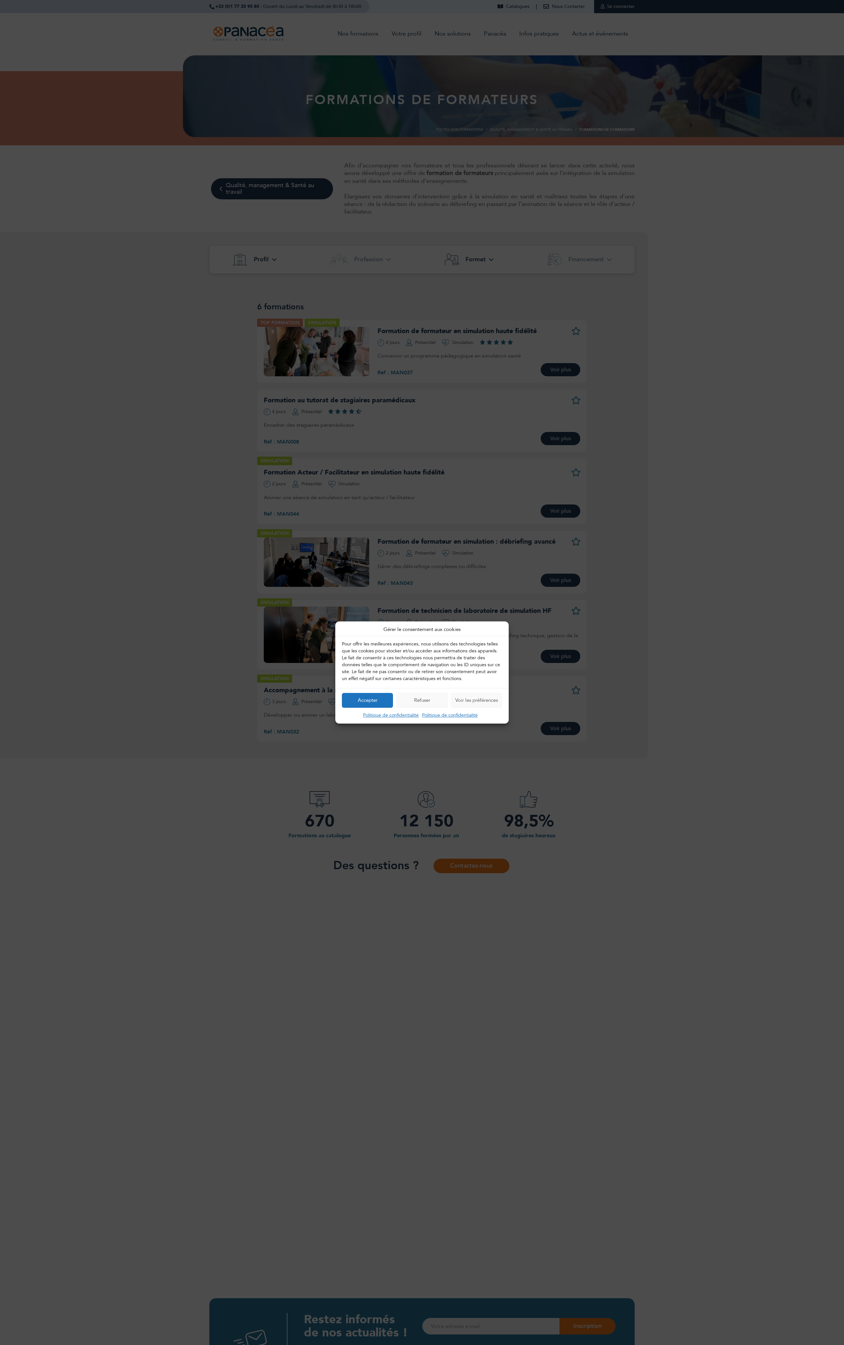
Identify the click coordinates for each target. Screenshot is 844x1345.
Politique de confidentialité (391, 715)
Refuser (422, 700)
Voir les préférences (476, 700)
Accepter (367, 700)
